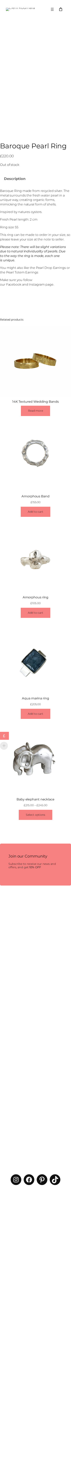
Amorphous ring (36, 597)
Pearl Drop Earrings (51, 268)
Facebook (13, 284)
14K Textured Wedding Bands (35, 401)
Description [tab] (15, 178)
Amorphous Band (35, 496)
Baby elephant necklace (35, 799)
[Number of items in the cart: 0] (60, 9)
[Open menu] (52, 9)
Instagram (37, 284)
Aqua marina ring (35, 698)
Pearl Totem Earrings (22, 272)
